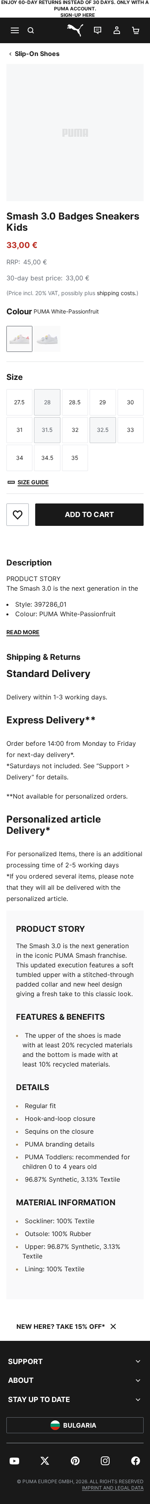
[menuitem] (14, 1461)
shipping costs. (116, 293)
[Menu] (14, 30)
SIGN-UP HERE (77, 15)
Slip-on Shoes (37, 54)
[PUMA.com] (75, 30)
